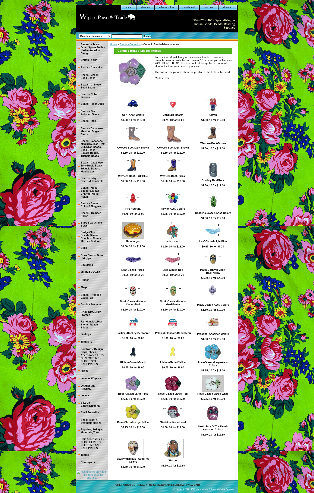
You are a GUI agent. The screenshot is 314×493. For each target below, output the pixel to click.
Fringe (84, 370)
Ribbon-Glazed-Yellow (173, 362)
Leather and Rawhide (88, 387)
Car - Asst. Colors (133, 114)
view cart (227, 7)
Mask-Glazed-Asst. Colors (213, 304)
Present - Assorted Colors (213, 334)
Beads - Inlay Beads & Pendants (92, 180)
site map (208, 7)
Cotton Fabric (89, 60)
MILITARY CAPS (90, 272)
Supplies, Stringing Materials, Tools (92, 431)
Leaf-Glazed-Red (173, 269)
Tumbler (86, 454)
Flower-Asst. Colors (173, 208)
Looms (85, 395)
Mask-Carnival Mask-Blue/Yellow (213, 271)
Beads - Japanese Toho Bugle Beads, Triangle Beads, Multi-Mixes (92, 167)
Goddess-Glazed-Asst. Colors (213, 213)
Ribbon (85, 279)
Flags (84, 287)
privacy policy (166, 7)
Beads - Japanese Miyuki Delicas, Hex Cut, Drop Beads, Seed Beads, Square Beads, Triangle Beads (93, 148)
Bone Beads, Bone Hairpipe (92, 257)
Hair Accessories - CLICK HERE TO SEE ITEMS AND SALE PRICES (92, 444)
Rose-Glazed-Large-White (213, 393)
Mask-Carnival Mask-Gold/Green (173, 303)
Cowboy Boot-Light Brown (173, 147)
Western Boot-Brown (213, 143)
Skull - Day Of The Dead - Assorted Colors (213, 428)
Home (113, 44)
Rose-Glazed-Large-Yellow (133, 422)
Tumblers (86, 341)
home (128, 7)
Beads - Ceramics (130, 44)
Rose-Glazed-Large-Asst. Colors (213, 364)
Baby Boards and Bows (91, 224)
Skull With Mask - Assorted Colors (133, 460)
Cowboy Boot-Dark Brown (133, 147)
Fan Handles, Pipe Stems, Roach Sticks (92, 324)
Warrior (173, 460)
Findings (86, 334)
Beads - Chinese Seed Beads (91, 86)
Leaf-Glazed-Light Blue (213, 241)
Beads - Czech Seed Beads (89, 76)
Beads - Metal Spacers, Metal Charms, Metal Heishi (90, 192)
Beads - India (89, 120)
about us (145, 7)
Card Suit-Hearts (173, 114)
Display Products (91, 304)
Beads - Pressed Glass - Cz (91, 296)
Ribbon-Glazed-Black (133, 362)
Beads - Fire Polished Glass (90, 113)
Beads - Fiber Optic (92, 103)
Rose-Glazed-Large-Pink (133, 393)
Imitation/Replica (91, 378)
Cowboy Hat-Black (213, 180)
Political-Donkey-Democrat (133, 333)
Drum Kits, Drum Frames (91, 313)
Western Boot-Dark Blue (133, 176)
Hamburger (133, 241)
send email (189, 7)
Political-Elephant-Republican (173, 333)
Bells (84, 247)
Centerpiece (88, 462)
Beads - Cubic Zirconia (89, 96)
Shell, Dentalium (90, 412)
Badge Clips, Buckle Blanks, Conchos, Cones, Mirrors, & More (91, 237)
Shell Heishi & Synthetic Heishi (91, 421)
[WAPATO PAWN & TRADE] (129, 18)
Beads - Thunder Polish (91, 215)
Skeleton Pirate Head (173, 422)
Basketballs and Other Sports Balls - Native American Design (93, 49)
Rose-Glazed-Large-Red (173, 393)
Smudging (87, 264)
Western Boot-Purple (173, 176)
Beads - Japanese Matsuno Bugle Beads (92, 131)
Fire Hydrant (133, 208)
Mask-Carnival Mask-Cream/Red (133, 303)
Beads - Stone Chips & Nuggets (91, 205)
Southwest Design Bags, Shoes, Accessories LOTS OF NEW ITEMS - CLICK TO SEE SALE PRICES (92, 357)
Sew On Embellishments (90, 404)
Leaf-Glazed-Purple (133, 269)
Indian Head (173, 241)
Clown (213, 114)
